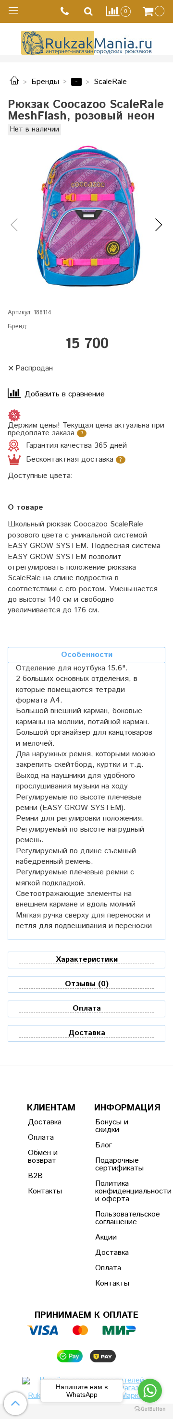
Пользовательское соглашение (118, 1218)
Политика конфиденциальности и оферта (118, 1191)
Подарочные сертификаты (118, 1164)
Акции (106, 1237)
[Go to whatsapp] (150, 1391)
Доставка (45, 1122)
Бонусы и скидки (111, 1126)
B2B (35, 1175)
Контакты (45, 1191)
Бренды (45, 81)
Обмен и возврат (43, 1156)
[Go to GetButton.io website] (150, 1409)
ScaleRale (110, 81)
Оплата (41, 1137)
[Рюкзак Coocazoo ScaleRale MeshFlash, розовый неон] (86, 217)
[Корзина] (154, 11)
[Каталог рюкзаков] (14, 81)
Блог (103, 1145)
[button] (14, 225)
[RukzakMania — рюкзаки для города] (86, 41)
